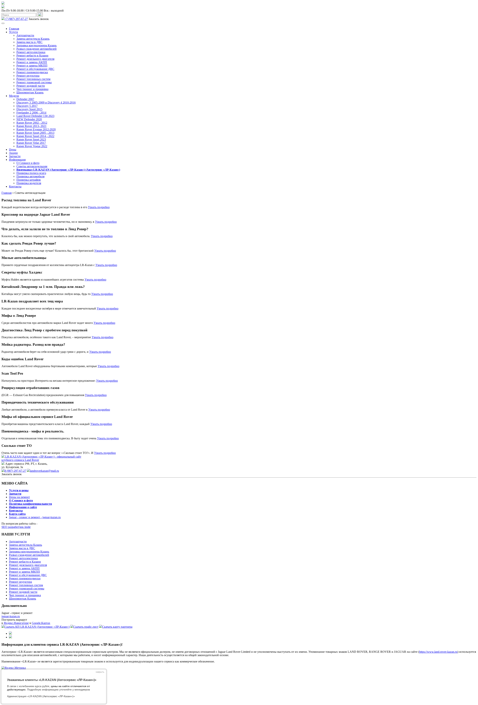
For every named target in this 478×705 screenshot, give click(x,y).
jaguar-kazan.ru (10, 616)
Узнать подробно (99, 207)
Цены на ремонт (19, 497)
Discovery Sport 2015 (29, 109)
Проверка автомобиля (30, 176)
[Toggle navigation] (2, 23)
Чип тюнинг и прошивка (32, 89)
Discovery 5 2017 (27, 105)
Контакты (15, 186)
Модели (14, 95)
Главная (14, 28)
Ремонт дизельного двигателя (35, 58)
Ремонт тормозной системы (34, 82)
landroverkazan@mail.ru (44, 470)
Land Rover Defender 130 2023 (35, 116)
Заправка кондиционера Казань (36, 45)
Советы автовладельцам (31, 166)
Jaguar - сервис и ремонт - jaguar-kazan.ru (35, 517)
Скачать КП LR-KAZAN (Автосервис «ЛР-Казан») (37, 626)
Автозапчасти (25, 35)
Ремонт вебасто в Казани (32, 55)
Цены (12, 149)
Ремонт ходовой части (30, 85)
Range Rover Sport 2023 (31, 139)
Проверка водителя (28, 183)
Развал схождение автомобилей (36, 48)
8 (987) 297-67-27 (15, 470)
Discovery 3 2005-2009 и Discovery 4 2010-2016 (46, 102)
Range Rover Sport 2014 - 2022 (35, 136)
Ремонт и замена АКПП (31, 62)
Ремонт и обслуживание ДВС (35, 69)
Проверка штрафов (28, 179)
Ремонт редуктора (27, 75)
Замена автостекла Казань (32, 38)
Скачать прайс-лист (85, 626)
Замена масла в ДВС (29, 42)
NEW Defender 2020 (29, 119)
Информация (17, 159)
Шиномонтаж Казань (30, 92)
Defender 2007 (25, 99)
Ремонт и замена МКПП (31, 65)
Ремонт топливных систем (33, 79)
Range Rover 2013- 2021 (31, 126)
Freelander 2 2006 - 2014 (31, 112)
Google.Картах (41, 623)
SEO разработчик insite (16, 527)
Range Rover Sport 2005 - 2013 (35, 132)
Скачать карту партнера (117, 626)
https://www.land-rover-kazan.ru (438, 651)
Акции (13, 152)
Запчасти (15, 156)
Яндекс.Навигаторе (16, 623)
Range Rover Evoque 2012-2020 (36, 129)
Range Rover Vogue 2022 (31, 146)
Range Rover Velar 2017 (31, 142)
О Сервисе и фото (27, 163)
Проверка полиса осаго (31, 173)
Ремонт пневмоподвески (32, 72)
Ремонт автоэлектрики (30, 52)
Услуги (13, 32)
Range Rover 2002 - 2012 (31, 122)
